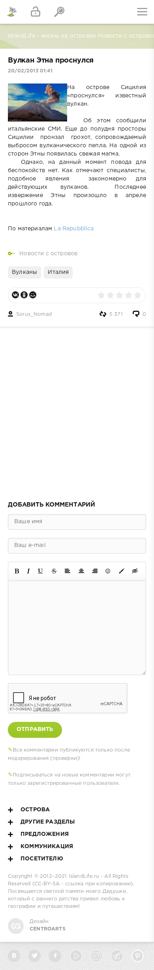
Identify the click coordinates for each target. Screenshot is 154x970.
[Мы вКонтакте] (14, 956)
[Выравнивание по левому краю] (67, 571)
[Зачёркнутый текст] (54, 571)
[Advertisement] (77, 411)
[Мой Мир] (32, 294)
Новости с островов (48, 253)
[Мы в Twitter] (34, 956)
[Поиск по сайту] (59, 12)
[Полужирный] (17, 571)
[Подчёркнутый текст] (40, 571)
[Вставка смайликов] (108, 571)
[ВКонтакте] (15, 294)
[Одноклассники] (24, 294)
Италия (58, 272)
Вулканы (24, 272)
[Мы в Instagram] (96, 956)
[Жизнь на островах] (12, 12)
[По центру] (81, 571)
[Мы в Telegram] (117, 956)
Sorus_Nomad (34, 314)
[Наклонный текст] (28, 571)
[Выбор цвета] (121, 571)
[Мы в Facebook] (55, 956)
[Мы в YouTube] (76, 956)
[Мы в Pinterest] (137, 956)
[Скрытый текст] (135, 571)
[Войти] (35, 12)
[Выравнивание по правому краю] (94, 571)
